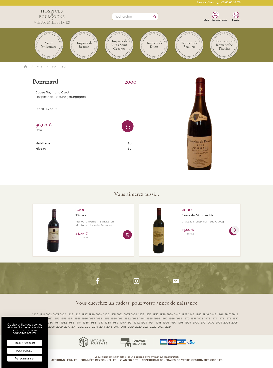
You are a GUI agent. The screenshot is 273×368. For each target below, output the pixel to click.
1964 (142, 318)
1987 (100, 322)
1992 (137, 322)
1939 (170, 314)
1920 (35, 314)
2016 (109, 327)
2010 (67, 327)
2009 (59, 327)
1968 (172, 318)
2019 (131, 327)
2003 (219, 322)
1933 (127, 314)
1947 (228, 314)
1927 (84, 314)
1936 (148, 314)
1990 (123, 322)
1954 (71, 318)
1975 (221, 318)
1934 (134, 314)
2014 (95, 327)
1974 (214, 318)
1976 (228, 318)
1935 (141, 314)
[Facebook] (97, 281)
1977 (235, 318)
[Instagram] (136, 281)
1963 (135, 318)
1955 (78, 318)
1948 (235, 314)
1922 (49, 314)
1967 (164, 318)
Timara (80, 215)
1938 (163, 314)
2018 (123, 327)
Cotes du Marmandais (197, 215)
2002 (211, 322)
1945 (213, 314)
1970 (186, 318)
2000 (196, 322)
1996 (166, 322)
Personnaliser (25, 358)
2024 (168, 327)
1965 (150, 318)
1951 (49, 318)
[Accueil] (25, 67)
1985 (86, 322)
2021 (146, 327)
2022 (153, 327)
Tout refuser (25, 350)
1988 (108, 322)
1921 (42, 314)
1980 (50, 322)
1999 (188, 322)
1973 (207, 318)
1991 (129, 322)
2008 (51, 327)
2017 (116, 327)
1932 (120, 314)
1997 (173, 322)
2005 (234, 322)
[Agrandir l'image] (205, 123)
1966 (157, 318)
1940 (177, 314)
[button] (235, 230)
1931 (113, 314)
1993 (144, 322)
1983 (71, 322)
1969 (179, 318)
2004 (226, 322)
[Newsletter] (176, 281)
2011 (74, 327)
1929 (99, 314)
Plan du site (129, 360)
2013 (88, 327)
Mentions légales (64, 360)
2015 (102, 327)
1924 (63, 314)
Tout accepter (24, 342)
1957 (92, 318)
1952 (56, 318)
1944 (206, 314)
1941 (184, 314)
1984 (79, 322)
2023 (161, 327)
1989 (115, 322)
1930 (106, 314)
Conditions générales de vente (166, 360)
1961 (121, 318)
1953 (63, 318)
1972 (200, 318)
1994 (151, 322)
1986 (93, 322)
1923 (56, 314)
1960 (114, 318)
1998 (181, 322)
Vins (40, 66)
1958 (99, 318)
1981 (57, 322)
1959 (106, 318)
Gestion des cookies (206, 360)
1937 (155, 314)
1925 (70, 314)
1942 (191, 314)
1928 (92, 314)
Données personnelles (98, 360)
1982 (64, 322)
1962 (128, 318)
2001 (203, 322)
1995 (159, 322)
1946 (221, 314)
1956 (85, 318)
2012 (81, 327)
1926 (77, 314)
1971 (193, 318)
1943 (199, 314)
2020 (138, 327)
